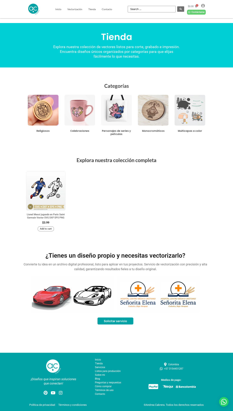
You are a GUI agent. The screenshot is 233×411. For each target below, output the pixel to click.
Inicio (58, 9)
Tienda (92, 9)
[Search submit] (180, 9)
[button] (224, 402)
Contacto (107, 9)
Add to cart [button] (46, 228)
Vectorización (74, 9)
